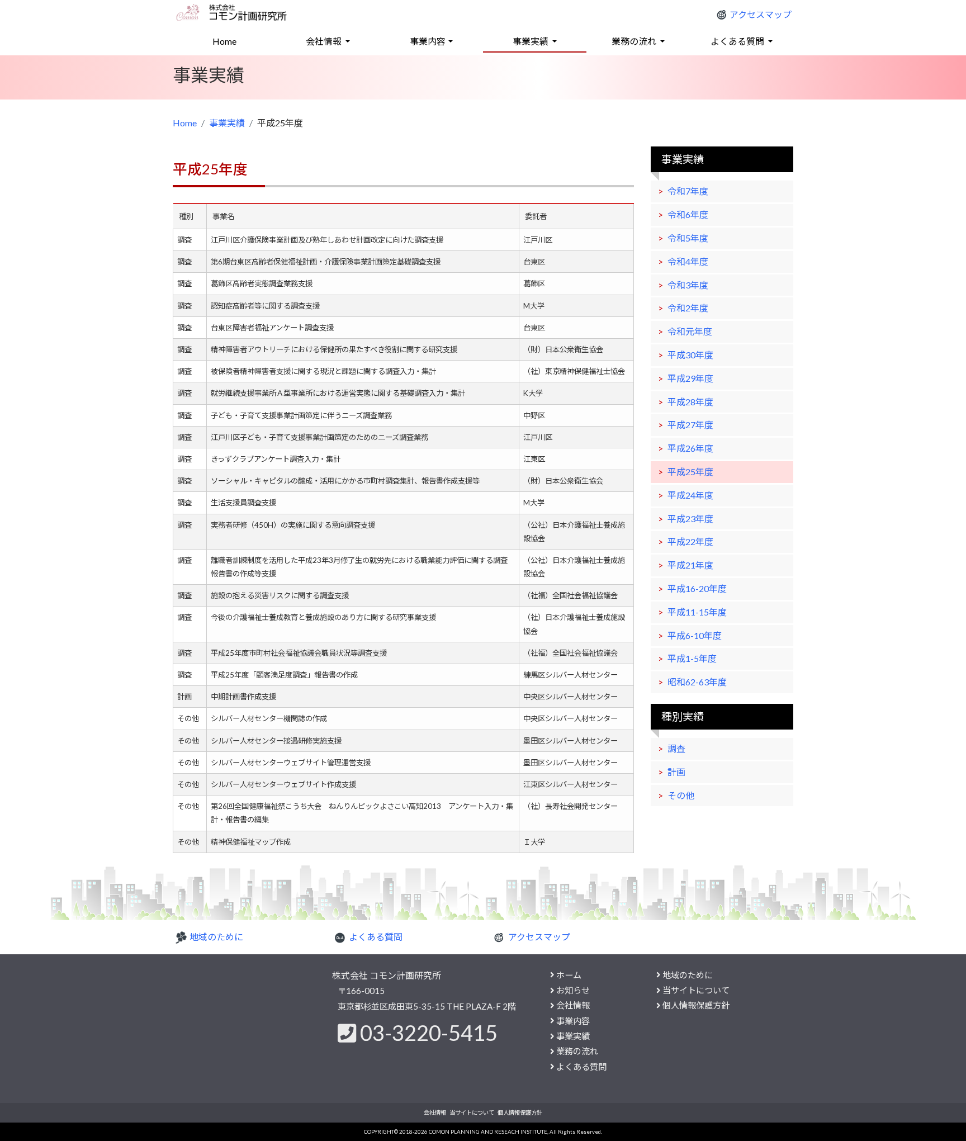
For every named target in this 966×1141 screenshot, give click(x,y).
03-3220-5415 (429, 1032)
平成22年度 (690, 541)
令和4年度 (687, 261)
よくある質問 (375, 936)
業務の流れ (577, 1051)
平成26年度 (690, 448)
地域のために (216, 936)
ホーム (568, 975)
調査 (676, 748)
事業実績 (227, 122)
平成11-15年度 (697, 612)
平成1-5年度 (692, 658)
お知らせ (573, 990)
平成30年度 (690, 354)
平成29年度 (690, 378)
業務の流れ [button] (635, 41)
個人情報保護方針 (696, 1005)
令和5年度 (687, 238)
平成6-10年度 (694, 635)
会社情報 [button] (324, 41)
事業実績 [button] (531, 41)
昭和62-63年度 (697, 681)
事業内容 (573, 1021)
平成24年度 (690, 495)
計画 (676, 771)
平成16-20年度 (697, 588)
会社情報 (573, 1005)
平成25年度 (690, 471)
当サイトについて (696, 990)
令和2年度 (687, 307)
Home (240, 40)
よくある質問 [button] (738, 41)
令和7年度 (687, 191)
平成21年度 (690, 565)
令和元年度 (689, 331)
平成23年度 (690, 518)
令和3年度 (687, 285)
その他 (680, 795)
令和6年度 (687, 214)
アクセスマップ (761, 14)
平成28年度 (690, 401)
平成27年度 (690, 424)
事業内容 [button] (428, 41)
